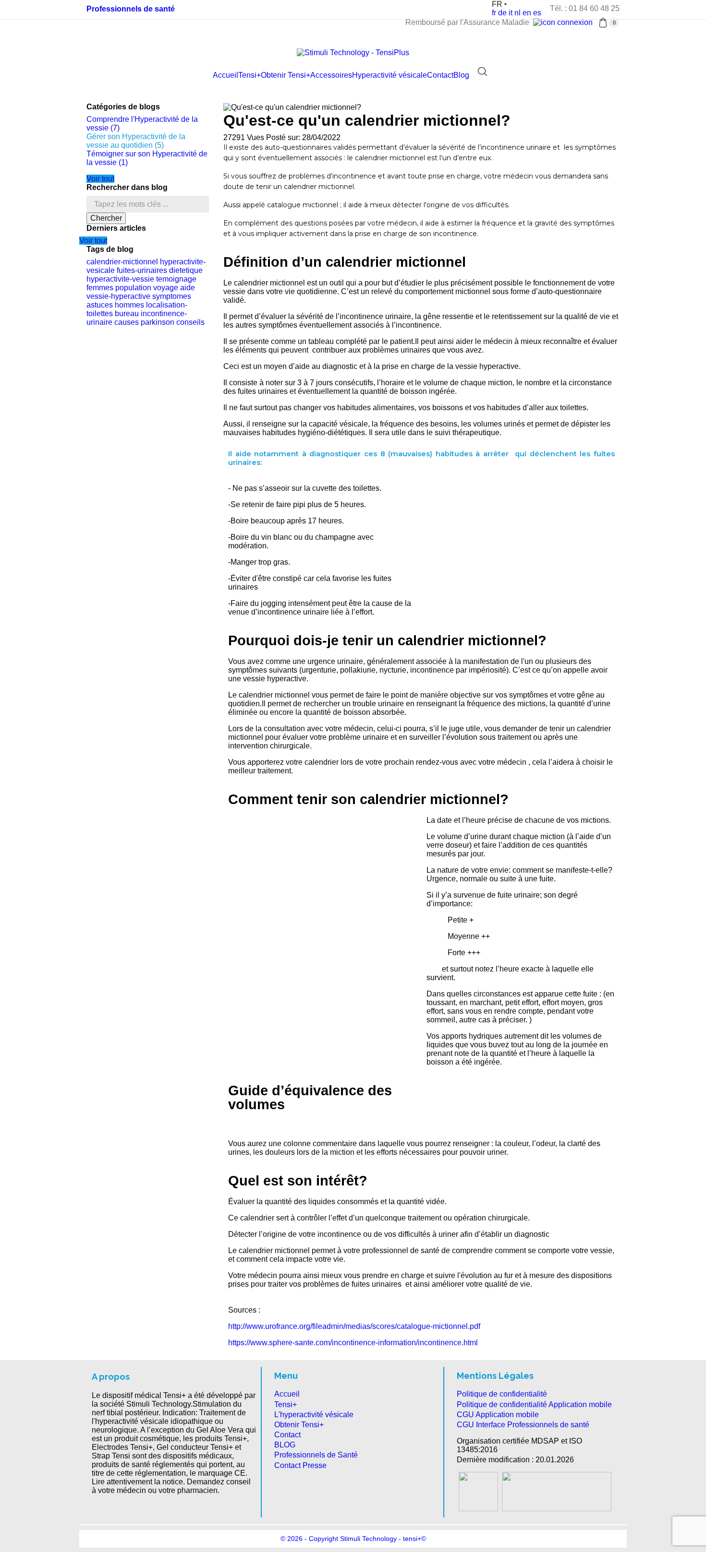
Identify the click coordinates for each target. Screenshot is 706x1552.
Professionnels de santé (130, 9)
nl (517, 13)
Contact (440, 75)
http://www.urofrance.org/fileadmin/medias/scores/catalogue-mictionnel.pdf (355, 1326)
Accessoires (331, 75)
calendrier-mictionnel (122, 262)
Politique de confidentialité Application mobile (534, 1404)
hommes (129, 305)
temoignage (176, 279)
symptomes (171, 296)
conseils (190, 322)
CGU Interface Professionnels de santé (523, 1425)
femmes (99, 288)
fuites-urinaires (142, 270)
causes (126, 322)
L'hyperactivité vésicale (313, 1414)
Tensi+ (249, 75)
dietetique (186, 270)
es (537, 13)
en (527, 13)
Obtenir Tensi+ (285, 75)
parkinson (157, 322)
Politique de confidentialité (502, 1394)
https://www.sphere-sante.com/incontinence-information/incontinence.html (354, 1343)
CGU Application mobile (498, 1414)
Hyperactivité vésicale (389, 75)
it (510, 13)
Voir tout (100, 179)
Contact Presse (300, 1465)
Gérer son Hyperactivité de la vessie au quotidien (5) (135, 140)
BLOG (284, 1445)
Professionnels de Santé (316, 1455)
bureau (127, 313)
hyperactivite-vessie (120, 279)
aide (187, 288)
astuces (99, 305)
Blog (461, 75)
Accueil (225, 75)
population (133, 288)
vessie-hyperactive (118, 296)
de (502, 13)
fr (494, 13)
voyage (165, 288)
